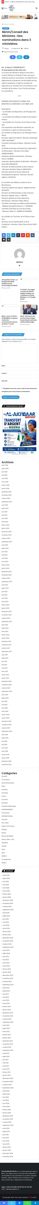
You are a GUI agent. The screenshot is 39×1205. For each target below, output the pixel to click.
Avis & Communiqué (8, 783)
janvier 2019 (5, 758)
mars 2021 (5, 671)
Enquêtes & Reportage (9, 806)
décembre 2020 (7, 681)
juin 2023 (4, 591)
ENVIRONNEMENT (7, 809)
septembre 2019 (7, 731)
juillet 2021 (5, 658)
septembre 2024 (7, 541)
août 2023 (5, 585)
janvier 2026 (5, 488)
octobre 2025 (6, 498)
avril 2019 (5, 748)
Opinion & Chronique (8, 826)
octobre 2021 (6, 648)
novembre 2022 (7, 615)
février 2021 (5, 674)
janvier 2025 (5, 528)
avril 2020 (5, 708)
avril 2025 (5, 518)
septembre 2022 (7, 621)
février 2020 (5, 714)
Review (4, 833)
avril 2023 (5, 598)
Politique (4, 829)
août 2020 (5, 694)
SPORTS (4, 856)
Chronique (5, 793)
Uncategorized (6, 859)
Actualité (4, 776)
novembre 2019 (6, 724)
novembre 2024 (7, 535)
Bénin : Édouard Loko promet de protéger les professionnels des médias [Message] (28, 319)
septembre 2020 (7, 691)
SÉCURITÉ (5, 843)
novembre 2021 (6, 645)
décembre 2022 (7, 611)
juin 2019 (4, 741)
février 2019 (5, 754)
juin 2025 (4, 511)
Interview (4, 819)
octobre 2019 (6, 728)
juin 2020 (4, 701)
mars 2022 (5, 631)
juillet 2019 (5, 738)
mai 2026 (4, 475)
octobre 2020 (6, 688)
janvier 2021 (5, 678)
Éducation (5, 803)
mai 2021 (4, 665)
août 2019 (5, 734)
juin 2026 (4, 472)
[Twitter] (19, 57)
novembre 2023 (7, 575)
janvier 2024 (5, 568)
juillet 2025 (5, 508)
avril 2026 (5, 478)
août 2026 (5, 465)
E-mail (4, 373)
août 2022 (5, 625)
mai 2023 (4, 595)
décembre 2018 (6, 761)
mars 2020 (5, 711)
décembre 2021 (6, 641)
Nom (4, 366)
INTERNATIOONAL (7, 816)
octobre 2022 (6, 618)
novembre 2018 (6, 764)
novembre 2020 (7, 684)
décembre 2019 (6, 721)
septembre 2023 (7, 581)
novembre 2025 (7, 495)
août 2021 (5, 655)
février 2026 (5, 485)
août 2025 (5, 505)
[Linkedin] (26, 57)
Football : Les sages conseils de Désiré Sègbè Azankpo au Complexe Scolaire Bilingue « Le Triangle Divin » (27, 294)
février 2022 (5, 635)
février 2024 (5, 565)
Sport (3, 849)
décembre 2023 (7, 571)
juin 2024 (4, 551)
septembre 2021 (7, 651)
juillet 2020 (5, 698)
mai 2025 (4, 515)
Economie (5, 799)
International (5, 813)
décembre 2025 (7, 492)
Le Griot (33, 1197)
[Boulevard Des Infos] (12, 8)
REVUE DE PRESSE (7, 836)
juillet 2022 (5, 628)
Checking (4, 789)
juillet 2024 (5, 548)
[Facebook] (13, 57)
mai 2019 (4, 744)
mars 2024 (5, 561)
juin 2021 (4, 661)
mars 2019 (5, 751)
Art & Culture (6, 779)
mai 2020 (4, 704)
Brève (3, 786)
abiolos (7, 48)
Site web (4, 381)
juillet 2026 (5, 468)
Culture (4, 796)
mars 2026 (5, 482)
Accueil (5, 24)
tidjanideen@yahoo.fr (12, 1189)
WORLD (4, 862)
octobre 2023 (6, 578)
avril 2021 (5, 668)
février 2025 (5, 525)
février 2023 (5, 605)
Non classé (5, 823)
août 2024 (5, 545)
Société (11, 24)
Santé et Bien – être (8, 839)
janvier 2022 (5, 638)
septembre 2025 (7, 502)
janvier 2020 (5, 718)
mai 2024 (4, 555)
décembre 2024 (7, 531)
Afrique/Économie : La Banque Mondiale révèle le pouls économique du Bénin (10, 282)
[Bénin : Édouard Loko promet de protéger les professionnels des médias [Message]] (28, 309)
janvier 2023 (5, 608)
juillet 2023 (5, 588)
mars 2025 (5, 521)
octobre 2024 (6, 538)
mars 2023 (5, 601)
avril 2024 (5, 558)
